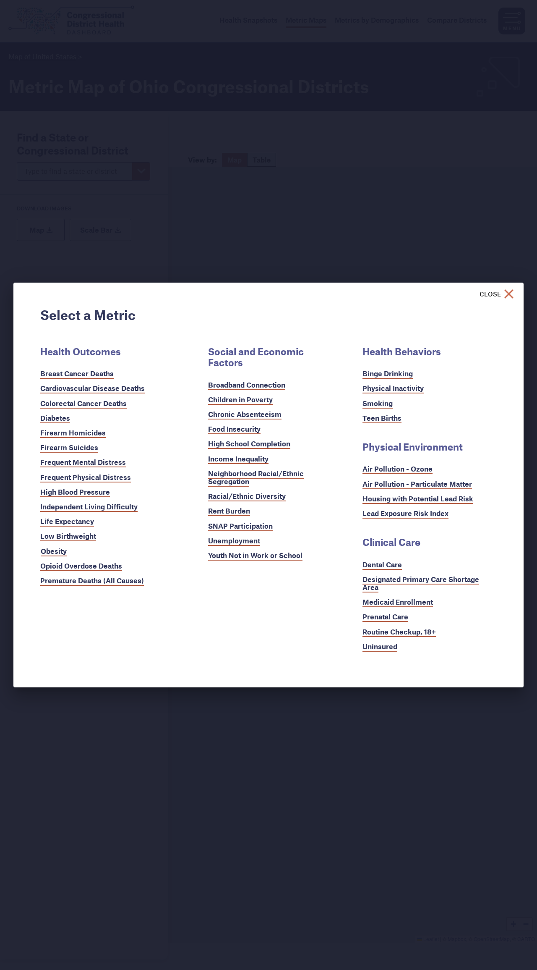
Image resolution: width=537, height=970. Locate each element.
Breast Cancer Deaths (77, 374)
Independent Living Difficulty (89, 507)
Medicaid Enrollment (397, 602)
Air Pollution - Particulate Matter (417, 484)
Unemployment (234, 541)
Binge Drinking (387, 374)
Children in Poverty (240, 400)
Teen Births (381, 418)
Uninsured (379, 646)
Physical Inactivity (393, 388)
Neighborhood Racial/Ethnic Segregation (256, 477)
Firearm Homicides (73, 433)
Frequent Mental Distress (83, 462)
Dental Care (382, 565)
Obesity (54, 551)
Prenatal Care (385, 617)
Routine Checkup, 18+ (399, 632)
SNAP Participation (240, 526)
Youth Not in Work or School (255, 555)
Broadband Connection (246, 385)
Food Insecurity (234, 429)
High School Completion (249, 444)
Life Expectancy (67, 521)
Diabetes (55, 418)
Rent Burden (229, 511)
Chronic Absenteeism (245, 414)
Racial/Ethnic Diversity (247, 496)
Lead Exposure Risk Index (405, 513)
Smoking (377, 403)
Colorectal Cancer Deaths (83, 403)
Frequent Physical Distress (85, 477)
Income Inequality (238, 459)
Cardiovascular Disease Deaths (92, 388)
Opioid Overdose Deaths (81, 566)
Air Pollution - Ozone (397, 469)
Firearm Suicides (69, 447)
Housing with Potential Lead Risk (417, 499)
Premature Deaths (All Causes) (92, 581)
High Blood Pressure (75, 492)
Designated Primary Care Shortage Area (420, 583)
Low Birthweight (68, 536)
